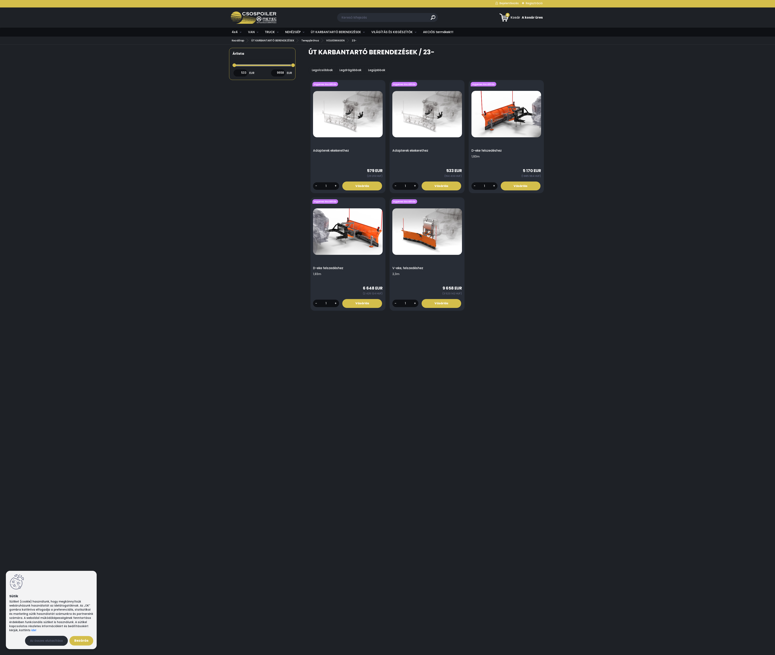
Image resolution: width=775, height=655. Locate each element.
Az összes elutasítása (46, 641)
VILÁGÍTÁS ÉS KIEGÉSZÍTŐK (392, 32)
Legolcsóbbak (322, 70)
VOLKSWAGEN (335, 40)
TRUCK (270, 32)
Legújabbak (376, 70)
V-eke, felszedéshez (407, 268)
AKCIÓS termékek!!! (438, 32)
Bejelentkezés (509, 3)
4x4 (235, 32)
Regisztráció (534, 3)
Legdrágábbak (350, 70)
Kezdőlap (238, 40)
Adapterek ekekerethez (331, 151)
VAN (251, 32)
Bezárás (81, 640)
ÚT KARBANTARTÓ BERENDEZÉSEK (336, 32)
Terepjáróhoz (310, 40)
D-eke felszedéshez (486, 151)
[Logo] (254, 17)
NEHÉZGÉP (293, 32)
